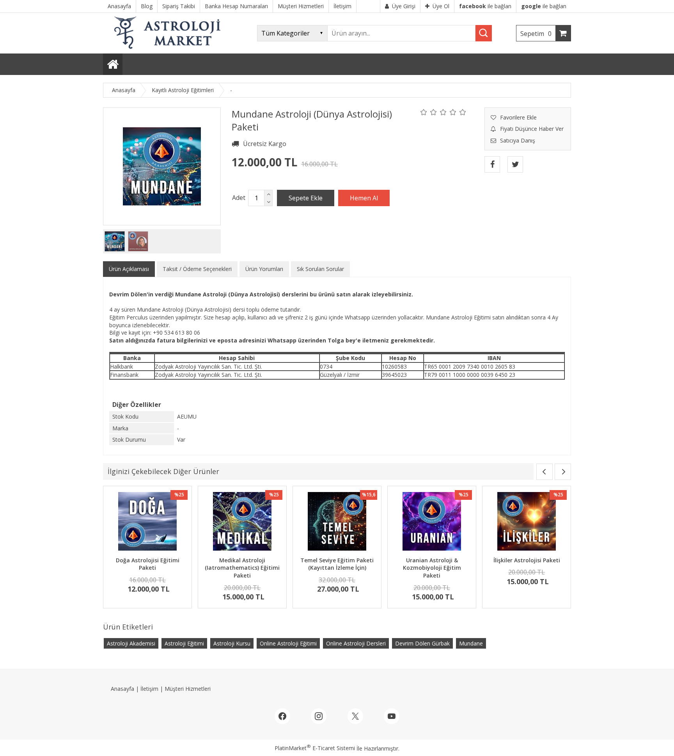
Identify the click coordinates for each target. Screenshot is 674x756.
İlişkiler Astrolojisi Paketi (526, 560)
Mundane (471, 643)
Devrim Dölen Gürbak (422, 643)
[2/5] (428, 112)
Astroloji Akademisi (131, 643)
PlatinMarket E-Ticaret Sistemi (315, 748)
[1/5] (424, 112)
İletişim (149, 688)
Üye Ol (441, 6)
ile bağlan (485, 6)
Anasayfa (122, 688)
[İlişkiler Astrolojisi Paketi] (526, 522)
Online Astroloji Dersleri (356, 643)
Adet (238, 197)
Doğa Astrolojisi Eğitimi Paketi (147, 564)
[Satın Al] (364, 198)
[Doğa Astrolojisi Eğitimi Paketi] (147, 522)
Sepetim (536, 33)
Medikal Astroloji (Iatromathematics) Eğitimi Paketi (242, 567)
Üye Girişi (403, 6)
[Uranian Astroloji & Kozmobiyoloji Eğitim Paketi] (432, 522)
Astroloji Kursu (231, 643)
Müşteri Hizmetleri (188, 688)
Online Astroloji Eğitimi (288, 643)
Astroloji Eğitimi (184, 643)
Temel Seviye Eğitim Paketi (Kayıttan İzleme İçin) (337, 564)
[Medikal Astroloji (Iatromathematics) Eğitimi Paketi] (242, 522)
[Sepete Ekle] (305, 198)
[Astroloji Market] (169, 49)
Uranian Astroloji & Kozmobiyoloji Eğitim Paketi (432, 567)
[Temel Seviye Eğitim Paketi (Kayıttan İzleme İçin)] (337, 522)
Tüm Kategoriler (142, 58)
